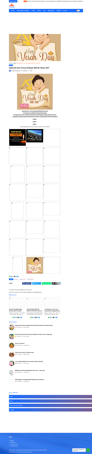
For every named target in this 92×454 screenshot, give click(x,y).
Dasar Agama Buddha (23, 10)
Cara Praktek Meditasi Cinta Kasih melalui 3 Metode (29, 361)
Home (12, 10)
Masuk (11, 440)
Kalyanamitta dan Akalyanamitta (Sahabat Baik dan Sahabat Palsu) (34, 325)
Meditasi (59, 10)
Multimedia (51, 10)
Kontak (65, 10)
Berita (18, 1)
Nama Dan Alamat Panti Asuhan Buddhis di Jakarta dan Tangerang (33, 334)
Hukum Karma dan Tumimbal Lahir (24, 352)
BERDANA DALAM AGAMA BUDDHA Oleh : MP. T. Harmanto (30, 370)
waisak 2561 (30, 279)
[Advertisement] (46, 22)
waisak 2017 (23, 279)
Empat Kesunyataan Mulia (16, 405)
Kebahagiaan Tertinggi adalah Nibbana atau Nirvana (29, 379)
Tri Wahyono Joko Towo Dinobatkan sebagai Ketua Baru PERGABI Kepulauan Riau (52, 311)
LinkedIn (56, 283)
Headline (12, 409)
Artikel (33, 10)
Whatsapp (47, 283)
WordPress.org (14, 446)
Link (44, 10)
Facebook (27, 283)
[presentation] (14, 309)
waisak (16, 279)
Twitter (36, 283)
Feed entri (12, 442)
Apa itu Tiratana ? (20, 343)
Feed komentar (14, 444)
